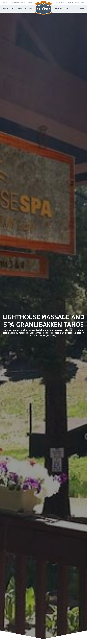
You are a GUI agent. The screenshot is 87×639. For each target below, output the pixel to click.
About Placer (61, 9)
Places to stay (25, 9)
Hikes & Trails (14, 2)
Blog (82, 9)
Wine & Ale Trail (26, 2)
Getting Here (59, 2)
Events (4, 2)
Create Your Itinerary (72, 2)
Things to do (8, 9)
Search (82, 2)
